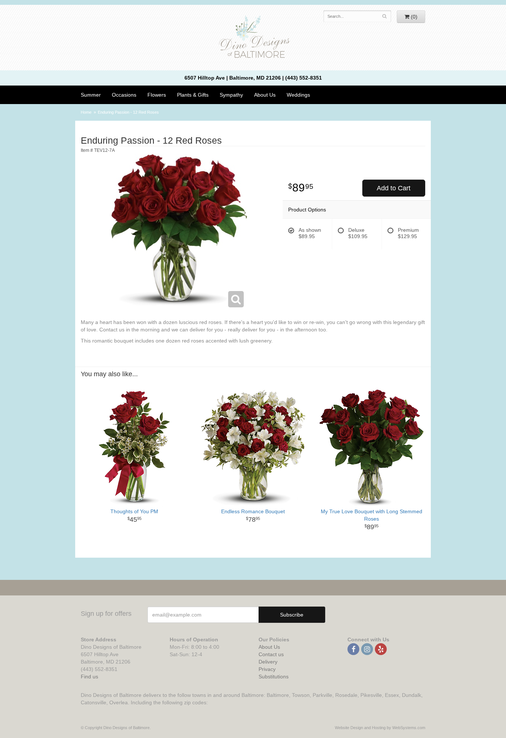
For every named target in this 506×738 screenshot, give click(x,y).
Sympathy (231, 95)
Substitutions (274, 676)
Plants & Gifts (193, 95)
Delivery (268, 662)
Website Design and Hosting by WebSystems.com (380, 727)
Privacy (267, 669)
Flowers (156, 95)
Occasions (124, 95)
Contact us (271, 654)
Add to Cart (393, 188)
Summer (91, 95)
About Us (269, 647)
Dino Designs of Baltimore (253, 38)
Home (86, 112)
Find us (89, 676)
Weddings (298, 95)
